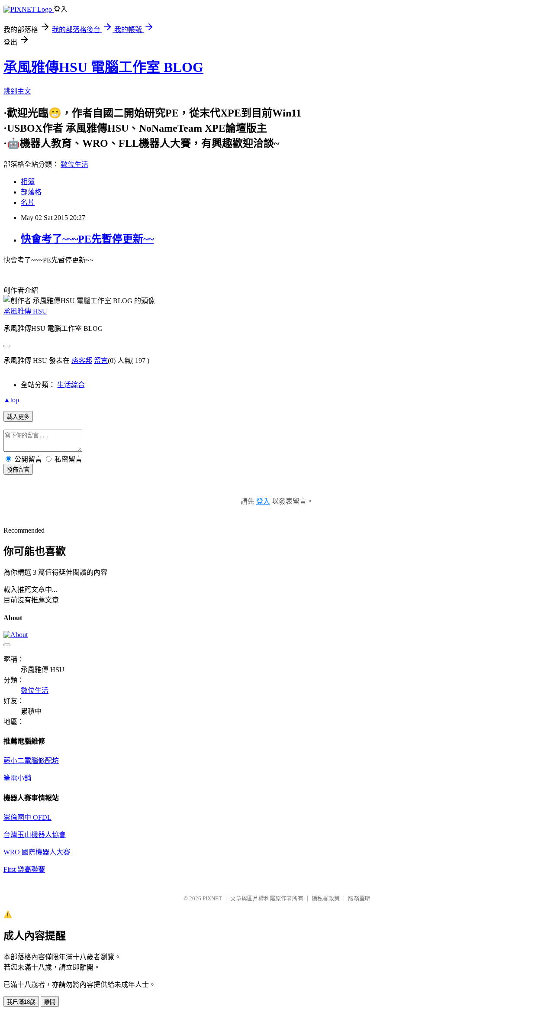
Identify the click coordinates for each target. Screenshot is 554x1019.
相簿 (28, 181)
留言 (101, 360)
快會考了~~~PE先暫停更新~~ (87, 239)
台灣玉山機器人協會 (34, 834)
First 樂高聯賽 (24, 869)
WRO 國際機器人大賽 (36, 852)
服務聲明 (359, 898)
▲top (11, 400)
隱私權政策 (326, 898)
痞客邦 (81, 360)
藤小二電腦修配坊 (31, 760)
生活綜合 (71, 384)
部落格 (31, 192)
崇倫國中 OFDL (27, 817)
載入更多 (18, 417)
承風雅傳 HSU (25, 311)
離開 (49, 1002)
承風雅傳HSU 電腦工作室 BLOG (103, 67)
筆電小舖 (17, 778)
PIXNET (212, 898)
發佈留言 (18, 469)
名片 (28, 202)
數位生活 (74, 164)
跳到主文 (17, 91)
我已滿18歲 (21, 1002)
